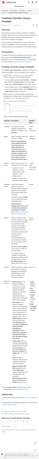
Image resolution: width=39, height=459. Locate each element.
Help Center (5, 10)
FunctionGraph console (18, 75)
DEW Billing (23, 382)
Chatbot (4, 431)
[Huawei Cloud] (9, 2)
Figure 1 (13, 98)
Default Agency (23, 263)
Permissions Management (24, 61)
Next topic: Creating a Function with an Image (15, 413)
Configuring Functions (21, 389)
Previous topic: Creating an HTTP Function (14, 411)
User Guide (22, 10)
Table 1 (27, 98)
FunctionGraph (13, 10)
